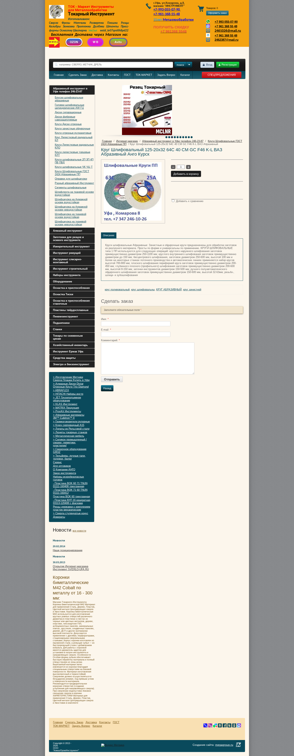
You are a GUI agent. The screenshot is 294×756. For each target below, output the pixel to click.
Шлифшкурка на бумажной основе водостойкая (71, 201)
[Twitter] (229, 726)
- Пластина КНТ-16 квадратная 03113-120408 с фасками (71, 502)
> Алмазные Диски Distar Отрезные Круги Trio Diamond (71, 385)
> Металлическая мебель (68, 435)
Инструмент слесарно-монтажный (67, 261)
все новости (79, 530)
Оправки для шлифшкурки (71, 178)
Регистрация (229, 64)
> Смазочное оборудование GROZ (69, 451)
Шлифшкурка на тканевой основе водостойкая (70, 216)
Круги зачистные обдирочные (72, 128)
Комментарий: (110, 340)
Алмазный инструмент (67, 230)
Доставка (97, 74)
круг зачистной (192, 289)
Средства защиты (64, 357)
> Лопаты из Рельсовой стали (71, 428)
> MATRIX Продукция (66, 407)
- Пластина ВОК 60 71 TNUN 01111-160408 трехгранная (70, 485)
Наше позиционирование (67, 550)
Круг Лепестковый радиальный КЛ (73, 139)
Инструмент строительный (70, 268)
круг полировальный (117, 289)
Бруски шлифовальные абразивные (69, 99)
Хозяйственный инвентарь (70, 345)
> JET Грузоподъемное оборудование (67, 399)
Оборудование (62, 281)
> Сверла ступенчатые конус (70, 513)
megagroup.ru (224, 744)
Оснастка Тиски (63, 294)
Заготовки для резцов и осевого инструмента (68, 239)
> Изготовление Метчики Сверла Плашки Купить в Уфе (71, 379)
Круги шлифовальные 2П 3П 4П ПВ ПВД (74, 161)
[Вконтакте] (220, 726)
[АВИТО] (215, 726)
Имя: (105, 319)
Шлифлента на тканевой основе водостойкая (74, 193)
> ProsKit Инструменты (67, 411)
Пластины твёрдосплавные (70, 310)
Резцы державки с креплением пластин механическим (71, 508)
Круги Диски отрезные (68, 124)
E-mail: (106, 329)
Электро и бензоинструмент (71, 364)
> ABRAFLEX (61, 390)
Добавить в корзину (186, 173)
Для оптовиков (62, 465)
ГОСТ (127, 74)
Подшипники (61, 322)
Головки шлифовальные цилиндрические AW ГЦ (69, 106)
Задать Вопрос (166, 74)
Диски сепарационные (68, 112)
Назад (107, 388)
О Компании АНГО (64, 469)
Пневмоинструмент (65, 316)
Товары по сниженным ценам (68, 337)
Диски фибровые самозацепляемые (66, 118)
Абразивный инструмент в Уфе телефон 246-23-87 (70, 90)
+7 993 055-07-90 (226, 21)
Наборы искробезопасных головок (68, 478)
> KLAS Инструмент (65, 404)
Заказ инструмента (64, 473)
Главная (59, 74)
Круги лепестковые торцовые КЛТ (72, 154)
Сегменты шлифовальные (70, 187)
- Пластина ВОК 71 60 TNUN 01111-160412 (70, 491)
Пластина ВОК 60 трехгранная (71, 496)
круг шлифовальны (143, 289)
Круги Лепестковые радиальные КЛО (74, 146)
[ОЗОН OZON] (205, 726)
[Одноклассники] (234, 726)
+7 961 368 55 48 (226, 26)
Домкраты (59, 516)
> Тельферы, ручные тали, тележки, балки (69, 457)
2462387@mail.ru (226, 39)
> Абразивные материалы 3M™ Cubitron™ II (68, 416)
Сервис (57, 462)
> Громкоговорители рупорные (71, 421)
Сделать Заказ (78, 74)
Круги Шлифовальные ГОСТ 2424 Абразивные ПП (72, 173)
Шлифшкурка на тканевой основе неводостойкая (70, 223)
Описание (108, 235)
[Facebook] (225, 726)
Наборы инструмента (66, 275)
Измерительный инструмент (71, 246)
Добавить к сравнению (189, 201)
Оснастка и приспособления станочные (71, 302)
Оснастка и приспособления (71, 287)
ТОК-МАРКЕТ (144, 74)
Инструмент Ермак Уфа (68, 351)
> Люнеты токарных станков (70, 432)
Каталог (185, 74)
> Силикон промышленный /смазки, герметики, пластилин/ (70, 442)
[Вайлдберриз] (210, 726)
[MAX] (239, 726)
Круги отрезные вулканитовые (73, 132)
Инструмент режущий (67, 252)
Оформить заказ (217, 13)
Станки (57, 329)
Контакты (113, 74)
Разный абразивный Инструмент (74, 183)
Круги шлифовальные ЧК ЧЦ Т (74, 166)
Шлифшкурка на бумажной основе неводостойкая (71, 208)
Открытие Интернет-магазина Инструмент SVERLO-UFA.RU (71, 568)
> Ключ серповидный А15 (68, 425)
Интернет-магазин (127, 141)
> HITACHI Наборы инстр (68, 393)
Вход (209, 64)
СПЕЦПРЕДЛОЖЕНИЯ (222, 74)
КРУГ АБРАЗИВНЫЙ (169, 289)
